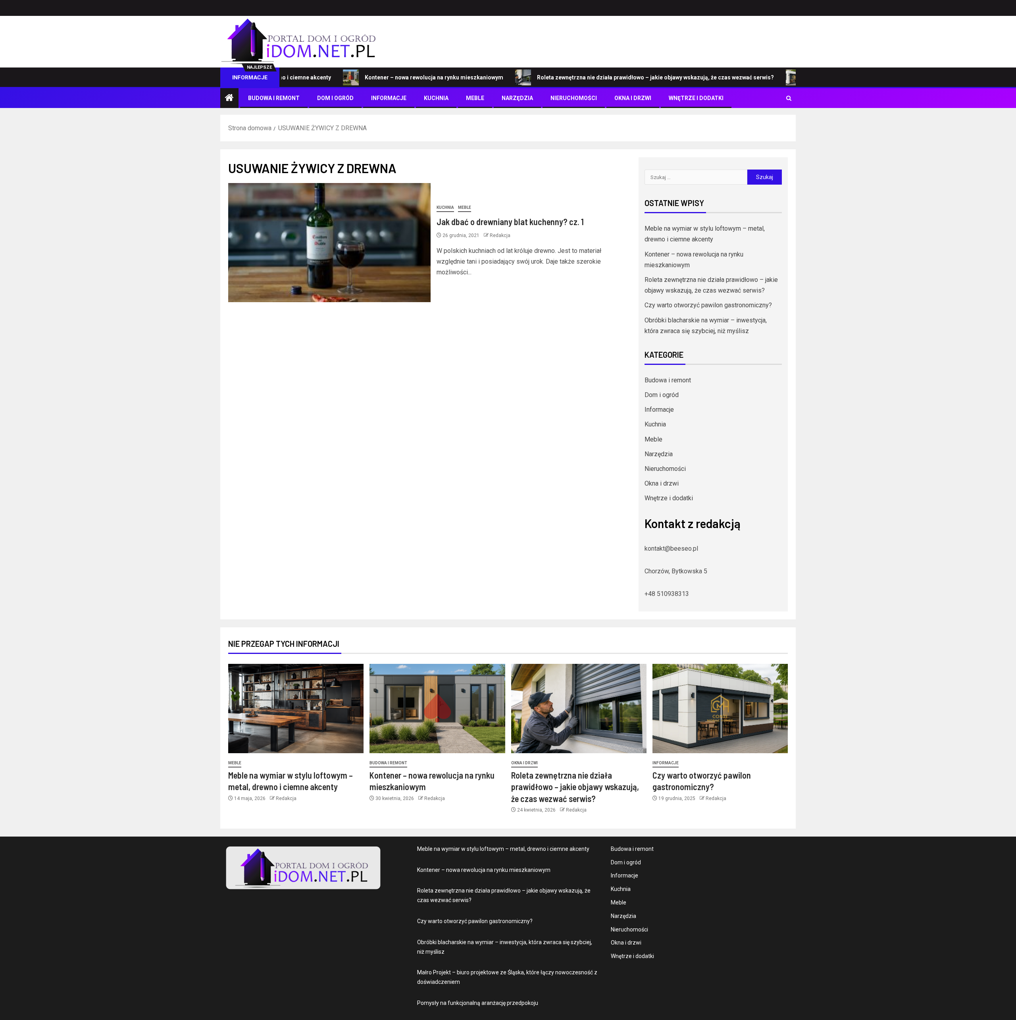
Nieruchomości (573, 98)
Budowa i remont (274, 98)
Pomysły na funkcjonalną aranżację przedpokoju (477, 1003)
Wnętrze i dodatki (696, 98)
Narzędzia (517, 98)
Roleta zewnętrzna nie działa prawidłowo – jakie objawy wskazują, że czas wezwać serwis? (621, 77)
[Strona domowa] (229, 98)
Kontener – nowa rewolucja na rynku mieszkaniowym (400, 77)
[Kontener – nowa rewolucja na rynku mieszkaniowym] (437, 708)
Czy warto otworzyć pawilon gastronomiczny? (708, 305)
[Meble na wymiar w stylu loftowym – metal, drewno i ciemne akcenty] (296, 708)
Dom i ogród (335, 98)
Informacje (388, 98)
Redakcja (500, 235)
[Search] (789, 98)
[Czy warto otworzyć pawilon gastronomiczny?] (720, 708)
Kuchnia (436, 98)
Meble (475, 98)
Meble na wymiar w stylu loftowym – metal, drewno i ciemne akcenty (503, 849)
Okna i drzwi (632, 98)
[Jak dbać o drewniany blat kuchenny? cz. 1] (329, 242)
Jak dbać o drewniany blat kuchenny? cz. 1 (510, 221)
